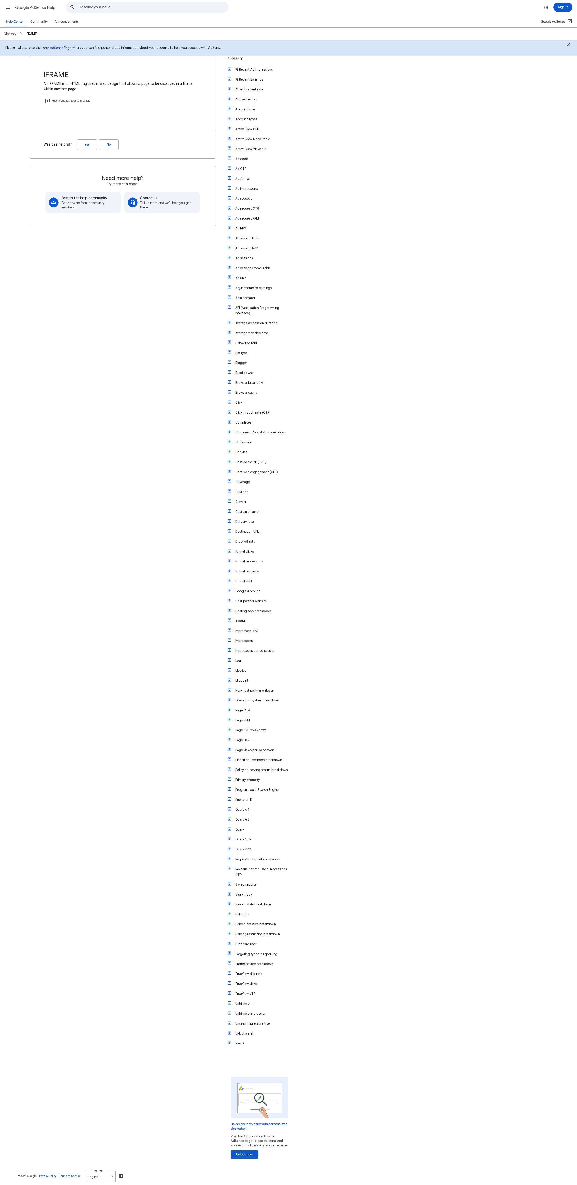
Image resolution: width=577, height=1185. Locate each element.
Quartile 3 (242, 819)
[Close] (568, 45)
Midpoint (241, 680)
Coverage (242, 482)
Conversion (243, 442)
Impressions (244, 641)
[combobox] (153, 7)
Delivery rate (244, 522)
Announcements (67, 21)
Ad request (243, 199)
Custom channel (247, 512)
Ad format (242, 179)
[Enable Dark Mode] (121, 1176)
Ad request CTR (247, 208)
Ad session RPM (246, 248)
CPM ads (241, 492)
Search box (243, 894)
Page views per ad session (254, 750)
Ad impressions (246, 189)
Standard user (245, 944)
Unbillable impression (250, 1013)
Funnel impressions (249, 561)
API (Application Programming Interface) (257, 310)
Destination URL (247, 532)
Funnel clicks (244, 551)
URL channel (244, 1033)
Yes (87, 144)
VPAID (239, 1043)
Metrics (240, 671)
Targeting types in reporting (256, 954)
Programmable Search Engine (257, 790)
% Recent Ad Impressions (254, 69)
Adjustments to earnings (253, 288)
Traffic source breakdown (254, 964)
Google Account (247, 591)
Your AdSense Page (57, 48)
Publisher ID (243, 800)
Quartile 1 (242, 810)
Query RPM (243, 849)
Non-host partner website (254, 690)
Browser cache (246, 393)
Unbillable (242, 1004)
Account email (245, 109)
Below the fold (246, 343)
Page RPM (242, 720)
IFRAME (241, 621)
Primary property (247, 780)
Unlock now (244, 1154)
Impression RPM (246, 631)
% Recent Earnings (249, 79)
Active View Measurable (252, 139)
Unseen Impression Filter (253, 1023)
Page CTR (242, 710)
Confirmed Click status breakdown (260, 432)
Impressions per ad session (255, 651)
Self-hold (242, 914)
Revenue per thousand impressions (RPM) (261, 872)
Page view (242, 740)
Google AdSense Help (35, 7)
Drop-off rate (245, 541)
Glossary (235, 58)
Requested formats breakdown (258, 859)
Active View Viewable (250, 149)
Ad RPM (240, 228)
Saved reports (245, 884)
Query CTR (243, 839)
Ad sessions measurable (253, 268)
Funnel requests (247, 571)
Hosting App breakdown (253, 611)
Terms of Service (69, 1176)
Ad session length (248, 238)
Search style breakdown (253, 904)
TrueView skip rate (248, 974)
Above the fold (246, 99)
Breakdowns (244, 373)
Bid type (241, 353)
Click (238, 402)
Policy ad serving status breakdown (261, 770)
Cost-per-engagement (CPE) (256, 472)
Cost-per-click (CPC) (250, 462)
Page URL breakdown (250, 730)
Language (97, 1170)
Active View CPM (247, 129)
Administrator (245, 298)
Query (239, 829)
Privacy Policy (47, 1176)
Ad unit (240, 278)
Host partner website (251, 601)
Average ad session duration (256, 323)
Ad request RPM (247, 218)
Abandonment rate (249, 89)
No (109, 144)
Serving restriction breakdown (257, 934)
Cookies (241, 452)
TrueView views (246, 984)
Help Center (15, 21)
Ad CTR (240, 169)
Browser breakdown (250, 383)
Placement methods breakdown (258, 760)
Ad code (241, 159)
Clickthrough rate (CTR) (252, 412)
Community (39, 21)
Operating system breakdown (257, 700)
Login (239, 661)
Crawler (240, 502)
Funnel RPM (243, 581)
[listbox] (101, 1176)
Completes (243, 422)
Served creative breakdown (255, 924)
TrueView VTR (245, 994)
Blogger (241, 363)
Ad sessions (244, 258)
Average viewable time (251, 333)
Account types (246, 119)
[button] (8, 7)
